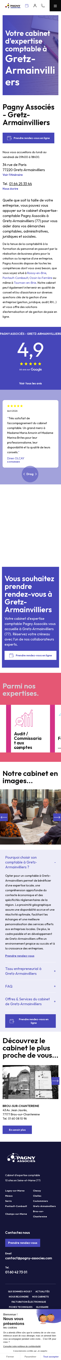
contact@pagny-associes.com (28, 1258)
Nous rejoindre (19, 1296)
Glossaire (42, 1307)
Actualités (42, 1291)
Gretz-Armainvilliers (44, 1206)
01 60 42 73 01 (16, 1272)
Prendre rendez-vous (22, 1243)
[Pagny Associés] (12, 7)
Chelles (37, 1195)
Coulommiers (40, 1201)
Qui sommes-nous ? (20, 1291)
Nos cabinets (40, 1296)
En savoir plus (17, 1129)
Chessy (37, 1190)
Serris (8, 1201)
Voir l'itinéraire (13, 175)
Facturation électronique (29, 1301)
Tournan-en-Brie (25, 283)
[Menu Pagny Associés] (55, 5)
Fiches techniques (20, 1307)
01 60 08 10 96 (17, 1118)
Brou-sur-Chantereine (21, 1106)
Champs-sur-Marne (16, 1213)
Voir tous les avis (30, 383)
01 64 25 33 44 (20, 183)
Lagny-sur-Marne (15, 1190)
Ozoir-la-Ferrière (40, 278)
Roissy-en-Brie (36, 273)
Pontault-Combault (15, 278)
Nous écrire (10, 189)
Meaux (9, 1195)
